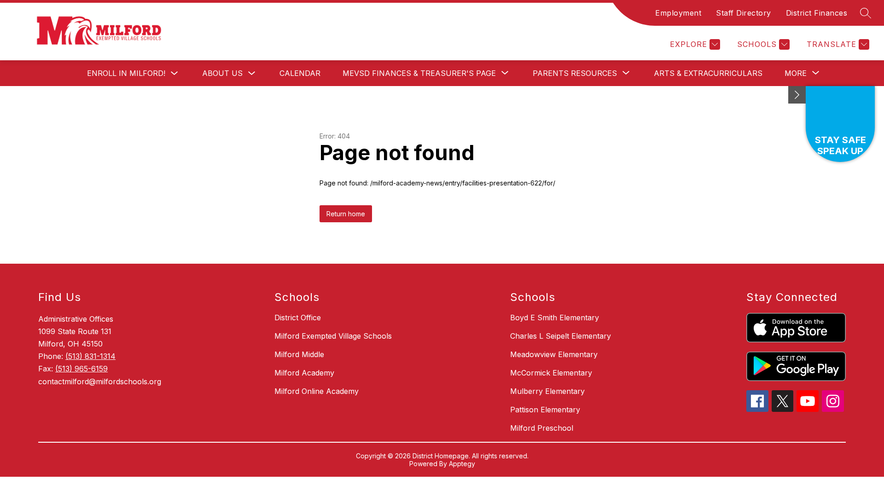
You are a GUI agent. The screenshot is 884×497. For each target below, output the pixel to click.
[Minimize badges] (797, 95)
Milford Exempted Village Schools (333, 336)
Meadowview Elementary (554, 354)
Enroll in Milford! (126, 73)
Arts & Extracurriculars (708, 73)
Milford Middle (299, 354)
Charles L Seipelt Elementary (560, 336)
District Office (297, 317)
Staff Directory (743, 12)
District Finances (817, 12)
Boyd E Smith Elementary (554, 317)
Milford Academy (304, 372)
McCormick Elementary (551, 372)
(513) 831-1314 (90, 356)
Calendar (299, 73)
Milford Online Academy (316, 391)
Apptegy (462, 464)
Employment (678, 12)
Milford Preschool (541, 428)
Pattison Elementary (545, 409)
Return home (345, 214)
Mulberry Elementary (547, 391)
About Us (222, 73)
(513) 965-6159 (81, 368)
